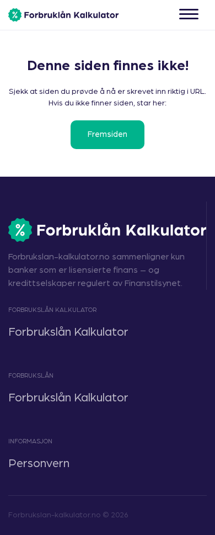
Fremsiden (107, 134)
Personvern (38, 463)
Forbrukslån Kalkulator (68, 332)
